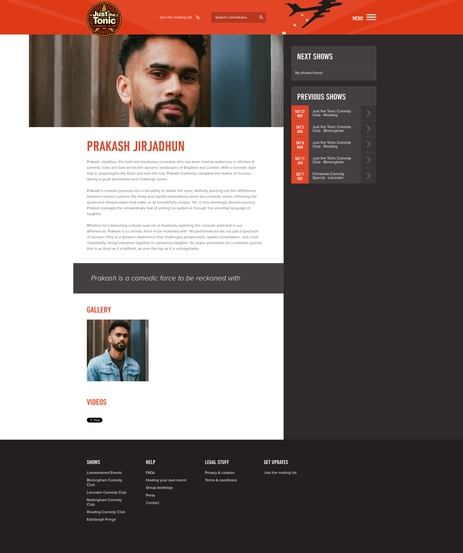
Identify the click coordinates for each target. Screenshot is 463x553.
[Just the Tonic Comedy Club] (104, 29)
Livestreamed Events (104, 472)
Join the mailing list (175, 17)
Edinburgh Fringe (101, 519)
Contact (152, 502)
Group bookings (159, 487)
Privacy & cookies (219, 472)
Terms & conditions (221, 480)
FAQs (150, 472)
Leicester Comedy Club (106, 492)
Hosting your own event (166, 480)
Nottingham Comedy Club (104, 502)
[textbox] (238, 17)
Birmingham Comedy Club (104, 482)
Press (150, 495)
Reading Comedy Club (106, 512)
